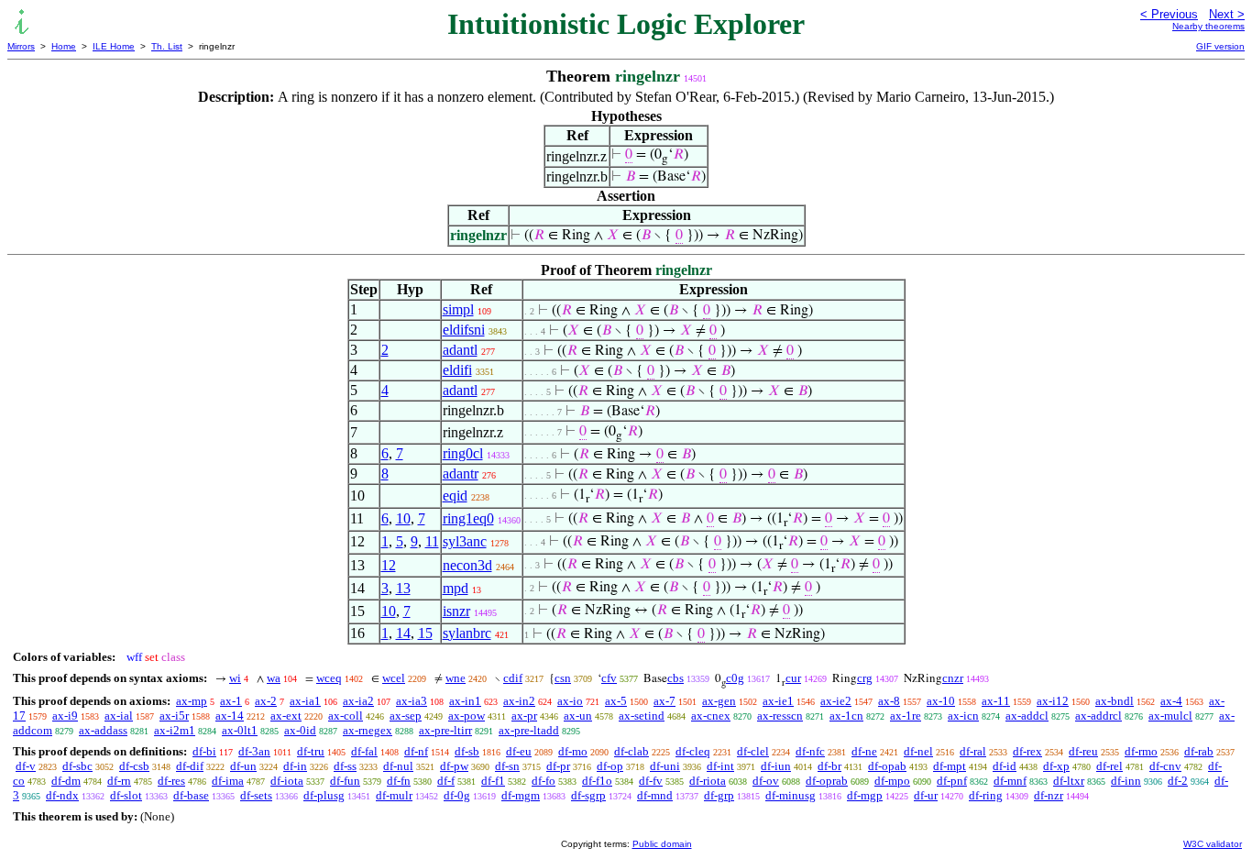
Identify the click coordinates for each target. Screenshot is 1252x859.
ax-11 (996, 701)
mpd (455, 588)
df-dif (189, 766)
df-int (720, 766)
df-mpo (892, 780)
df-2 (1178, 780)
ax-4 (1171, 701)
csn (563, 678)
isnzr (456, 611)
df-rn (119, 780)
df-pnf (952, 780)
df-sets (256, 795)
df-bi (204, 751)
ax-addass (103, 730)
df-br (829, 766)
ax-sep (406, 715)
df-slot (126, 795)
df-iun (776, 766)
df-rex (1027, 751)
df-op (610, 766)
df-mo (573, 751)
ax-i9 (65, 715)
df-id (1004, 766)
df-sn (507, 766)
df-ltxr (1068, 780)
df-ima (228, 780)
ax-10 (941, 701)
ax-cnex (710, 715)
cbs (675, 678)
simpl (458, 309)
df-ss (345, 766)
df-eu (519, 751)
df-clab (631, 751)
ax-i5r (174, 715)
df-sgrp (588, 795)
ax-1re (905, 715)
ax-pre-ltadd (529, 730)
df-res (171, 780)
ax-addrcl (1098, 715)
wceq (329, 678)
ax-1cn (846, 715)
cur (793, 678)
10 (403, 518)
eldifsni (464, 329)
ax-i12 (1053, 701)
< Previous (1169, 14)
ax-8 (889, 701)
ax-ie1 (778, 701)
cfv (609, 678)
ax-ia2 (358, 701)
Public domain (662, 844)
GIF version (1220, 46)
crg (865, 678)
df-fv (651, 780)
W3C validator (1212, 844)
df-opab (887, 766)
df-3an (254, 751)
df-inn (1126, 780)
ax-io (570, 701)
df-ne (864, 751)
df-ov (765, 780)
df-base (191, 795)
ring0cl (463, 453)
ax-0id (300, 730)
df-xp (1056, 766)
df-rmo (1141, 751)
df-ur (926, 795)
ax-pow (466, 715)
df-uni (665, 766)
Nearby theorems (1208, 26)
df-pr (558, 766)
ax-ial (118, 715)
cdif (512, 678)
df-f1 (493, 780)
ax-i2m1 (174, 730)
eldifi (457, 370)
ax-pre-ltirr (445, 730)
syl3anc (465, 541)
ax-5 (616, 701)
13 (403, 588)
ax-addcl (1027, 715)
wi (235, 678)
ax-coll (345, 715)
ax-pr (524, 715)
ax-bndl (1114, 701)
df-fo (543, 780)
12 (388, 565)
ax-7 (664, 701)
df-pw (454, 766)
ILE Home (114, 46)
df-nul (398, 766)
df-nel (918, 751)
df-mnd (655, 795)
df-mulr (394, 795)
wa (273, 678)
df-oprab (827, 780)
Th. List (166, 46)
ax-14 (229, 715)
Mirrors (21, 46)
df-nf (416, 751)
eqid (455, 495)
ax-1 (231, 701)
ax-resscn (780, 715)
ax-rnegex (367, 730)
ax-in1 (465, 701)
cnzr (952, 678)
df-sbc (77, 766)
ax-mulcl (1170, 715)
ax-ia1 (305, 701)
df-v (26, 766)
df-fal (364, 751)
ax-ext (286, 715)
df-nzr (1048, 795)
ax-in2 (519, 701)
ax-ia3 (411, 701)
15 (425, 633)
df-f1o (597, 780)
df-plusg (324, 795)
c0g (735, 678)
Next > (1227, 14)
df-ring (986, 795)
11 (432, 541)
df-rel (1109, 766)
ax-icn (963, 715)
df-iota (286, 780)
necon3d (467, 565)
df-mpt (949, 766)
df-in (295, 766)
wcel (393, 678)
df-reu (1083, 751)
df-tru (310, 751)
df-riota (707, 780)
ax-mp (191, 701)
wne (455, 678)
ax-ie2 (835, 701)
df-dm (66, 780)
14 (403, 633)
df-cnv (1165, 766)
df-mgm (520, 795)
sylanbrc (467, 633)
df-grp (719, 795)
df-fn (399, 780)
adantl (460, 350)
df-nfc (810, 751)
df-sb (467, 751)
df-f (446, 780)
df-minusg (790, 795)
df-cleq (692, 751)
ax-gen (719, 701)
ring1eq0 (468, 518)
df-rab (1199, 751)
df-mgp (865, 795)
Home (63, 46)
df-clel (753, 751)
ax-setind (641, 715)
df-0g (457, 795)
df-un (243, 766)
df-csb (134, 766)
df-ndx (62, 795)
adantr (460, 473)
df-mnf (1010, 780)
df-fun (345, 780)
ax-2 (266, 701)
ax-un (578, 715)
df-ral (973, 751)
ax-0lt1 (240, 730)
